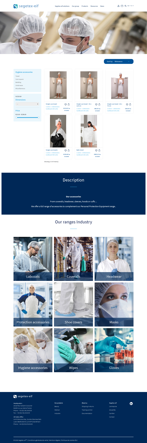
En (128, 6)
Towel (18, 76)
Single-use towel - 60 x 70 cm (114, 105)
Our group (75, 6)
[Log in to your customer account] (119, 5)
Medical (57, 410)
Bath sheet (80, 150)
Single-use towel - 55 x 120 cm (83, 105)
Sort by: (110, 61)
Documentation (87, 413)
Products (85, 6)
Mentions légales (54, 440)
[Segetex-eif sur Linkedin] (131, 403)
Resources (94, 6)
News (102, 6)
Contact (111, 417)
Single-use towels (52, 150)
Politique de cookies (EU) (69, 440)
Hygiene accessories (24, 72)
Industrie (57, 413)
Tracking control (87, 410)
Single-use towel (51, 104)
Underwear (19, 85)
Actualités (112, 410)
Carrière (111, 413)
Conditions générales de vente (38, 440)
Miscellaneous (20, 88)
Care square (20, 79)
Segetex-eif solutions (62, 6)
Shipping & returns (88, 406)
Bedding (18, 82)
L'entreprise (113, 406)
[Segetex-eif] (23, 398)
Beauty (56, 406)
